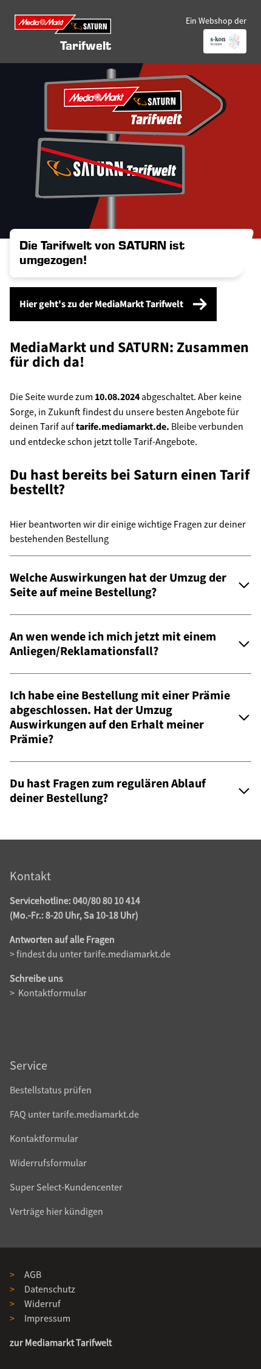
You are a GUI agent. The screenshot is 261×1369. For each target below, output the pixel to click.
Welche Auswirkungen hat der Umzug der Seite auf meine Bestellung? (118, 585)
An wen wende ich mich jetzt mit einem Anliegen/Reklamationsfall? (113, 644)
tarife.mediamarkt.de (127, 954)
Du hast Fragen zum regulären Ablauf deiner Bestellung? (108, 791)
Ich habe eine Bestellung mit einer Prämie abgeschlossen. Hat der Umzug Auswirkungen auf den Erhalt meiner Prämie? (120, 717)
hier (54, 1211)
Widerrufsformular (48, 1163)
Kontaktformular (51, 993)
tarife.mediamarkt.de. (122, 426)
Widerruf (42, 1303)
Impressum (47, 1318)
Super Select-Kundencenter (66, 1187)
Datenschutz (49, 1289)
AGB (32, 1274)
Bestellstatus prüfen (51, 1090)
